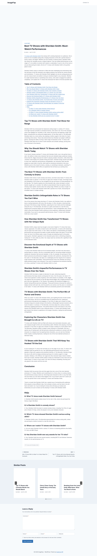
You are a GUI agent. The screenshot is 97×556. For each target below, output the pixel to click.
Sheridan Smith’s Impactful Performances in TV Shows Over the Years (45, 98)
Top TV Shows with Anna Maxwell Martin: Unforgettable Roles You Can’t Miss (64, 454)
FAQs (28, 107)
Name (25, 534)
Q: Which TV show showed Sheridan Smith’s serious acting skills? (46, 112)
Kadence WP (59, 552)
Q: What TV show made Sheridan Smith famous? (42, 108)
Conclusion (29, 105)
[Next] (81, 483)
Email (43, 534)
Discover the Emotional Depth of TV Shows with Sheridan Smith (43, 96)
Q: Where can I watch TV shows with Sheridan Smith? (43, 114)
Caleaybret (27, 43)
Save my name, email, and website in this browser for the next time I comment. (43, 537)
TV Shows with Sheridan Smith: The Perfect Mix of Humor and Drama (45, 99)
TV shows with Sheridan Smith (32, 56)
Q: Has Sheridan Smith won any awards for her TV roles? (44, 115)
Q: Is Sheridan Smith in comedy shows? (39, 110)
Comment (26, 516)
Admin (27, 52)
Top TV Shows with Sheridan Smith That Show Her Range (42, 87)
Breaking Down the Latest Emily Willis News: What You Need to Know (72, 487)
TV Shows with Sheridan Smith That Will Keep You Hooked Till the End (45, 103)
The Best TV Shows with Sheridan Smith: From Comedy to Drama (44, 90)
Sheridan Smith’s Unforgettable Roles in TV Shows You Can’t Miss (44, 92)
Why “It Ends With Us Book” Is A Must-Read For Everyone (34, 454)
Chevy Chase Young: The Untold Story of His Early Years (48, 487)
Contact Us (86, 2)
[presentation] (24, 475)
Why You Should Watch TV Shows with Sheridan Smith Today (43, 89)
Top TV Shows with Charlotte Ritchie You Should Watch (22, 487)
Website (61, 534)
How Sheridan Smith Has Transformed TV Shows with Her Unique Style (46, 94)
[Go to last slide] (16, 483)
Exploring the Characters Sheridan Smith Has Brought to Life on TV (44, 101)
